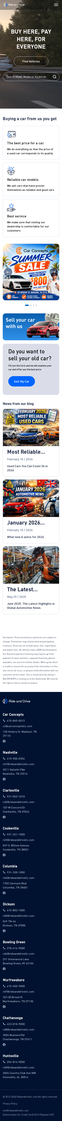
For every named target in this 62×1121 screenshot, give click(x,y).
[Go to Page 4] (36, 305)
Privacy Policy (10, 1103)
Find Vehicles (31, 61)
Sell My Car (21, 381)
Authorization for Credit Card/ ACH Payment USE (28, 1114)
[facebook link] (4, 741)
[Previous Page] (8, 272)
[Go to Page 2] (31, 305)
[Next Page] (54, 272)
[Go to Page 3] (33, 305)
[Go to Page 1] (27, 305)
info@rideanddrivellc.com (16, 1110)
